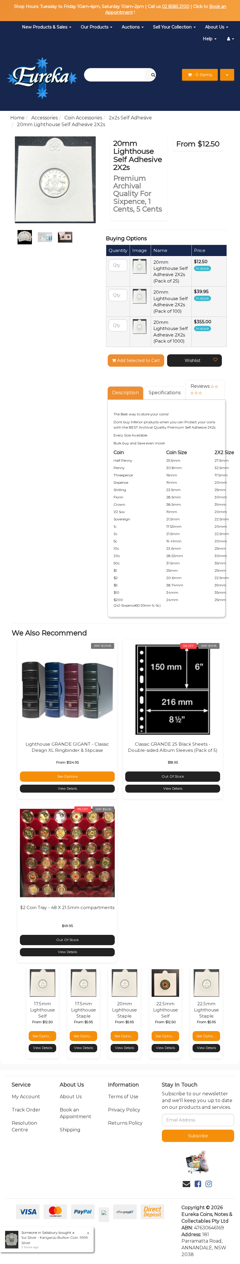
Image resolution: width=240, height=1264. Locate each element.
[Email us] (186, 1184)
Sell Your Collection (173, 27)
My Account (26, 1096)
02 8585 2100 (175, 6)
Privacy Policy (124, 1110)
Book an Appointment (75, 1113)
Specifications (165, 392)
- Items (202, 74)
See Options (67, 776)
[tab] (125, 393)
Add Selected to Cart (138, 360)
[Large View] (25, 237)
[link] (198, 1184)
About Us (215, 27)
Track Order (26, 1110)
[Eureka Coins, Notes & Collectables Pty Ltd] (42, 74)
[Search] (153, 75)
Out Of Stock (173, 776)
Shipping (70, 1130)
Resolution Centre (24, 1126)
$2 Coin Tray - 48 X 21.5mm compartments (67, 907)
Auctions (131, 27)
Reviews (201, 386)
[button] (194, 360)
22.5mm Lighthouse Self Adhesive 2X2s (165, 1016)
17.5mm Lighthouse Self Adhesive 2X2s (42, 1016)
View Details (67, 788)
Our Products (95, 27)
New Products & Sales (45, 27)
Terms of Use (123, 1096)
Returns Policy (125, 1123)
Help (208, 38)
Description (125, 392)
